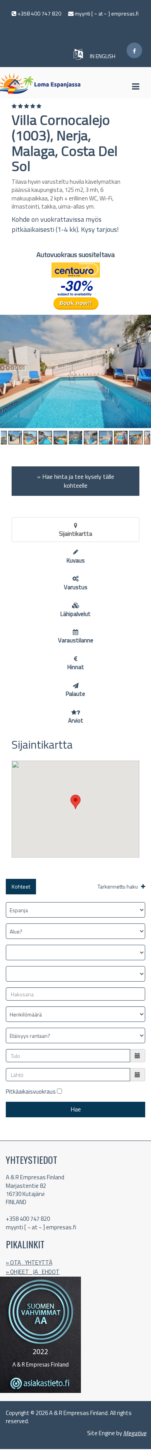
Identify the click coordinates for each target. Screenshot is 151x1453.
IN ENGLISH (103, 56)
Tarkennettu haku (118, 886)
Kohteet (21, 886)
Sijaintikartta (75, 533)
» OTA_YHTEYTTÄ (29, 1262)
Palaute (75, 693)
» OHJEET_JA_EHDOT (33, 1271)
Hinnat (75, 667)
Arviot (75, 720)
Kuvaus (76, 560)
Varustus (76, 587)
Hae (75, 1109)
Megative (134, 1433)
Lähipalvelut (75, 613)
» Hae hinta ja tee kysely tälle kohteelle (75, 481)
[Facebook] (134, 50)
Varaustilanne (75, 640)
